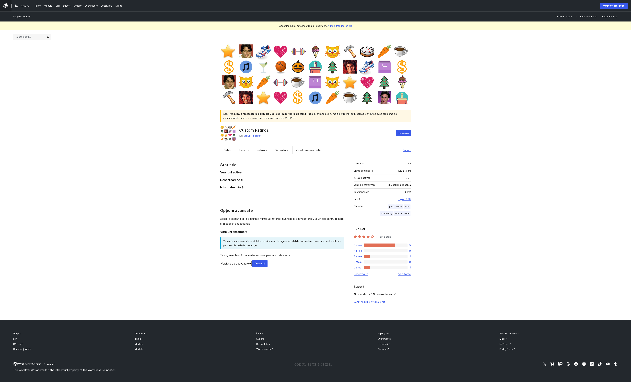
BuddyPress (507, 349)
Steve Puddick (252, 135)
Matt (503, 338)
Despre (17, 333)
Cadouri (383, 349)
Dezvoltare (281, 150)
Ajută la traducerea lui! (339, 25)
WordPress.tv (265, 349)
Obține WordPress (614, 5)
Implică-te (383, 333)
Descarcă (403, 133)
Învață (259, 333)
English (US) (404, 199)
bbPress (505, 344)
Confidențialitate (22, 349)
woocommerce (402, 213)
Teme (138, 338)
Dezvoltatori (263, 344)
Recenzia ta (361, 274)
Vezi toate (404, 274)
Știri (15, 338)
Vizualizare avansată (308, 150)
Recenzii (244, 150)
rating (399, 206)
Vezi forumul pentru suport (369, 302)
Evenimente (384, 338)
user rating (386, 213)
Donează (384, 344)
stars (407, 206)
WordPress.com (509, 333)
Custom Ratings (254, 130)
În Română (50, 364)
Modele (139, 349)
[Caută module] (48, 37)
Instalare (262, 150)
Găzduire (18, 344)
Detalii (227, 150)
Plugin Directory (22, 16)
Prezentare (141, 333)
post (391, 206)
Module (139, 344)
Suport (407, 150)
